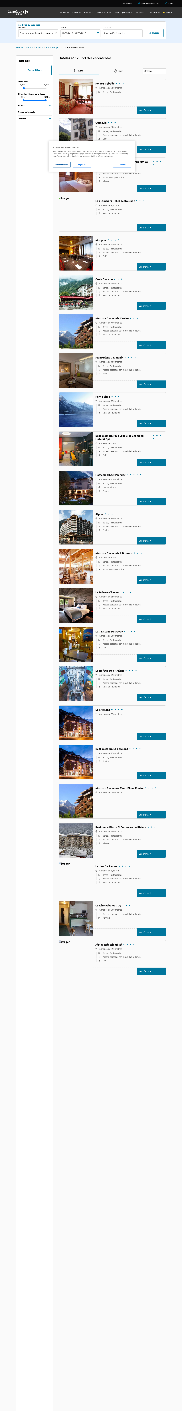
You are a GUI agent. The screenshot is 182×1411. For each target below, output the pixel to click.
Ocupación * (108, 27)
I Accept (122, 165)
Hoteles (19, 47)
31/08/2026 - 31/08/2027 (74, 33)
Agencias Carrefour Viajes (149, 4)
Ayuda (170, 4)
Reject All (82, 165)
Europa (29, 47)
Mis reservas (127, 4)
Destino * (22, 27)
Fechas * (63, 27)
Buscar (155, 33)
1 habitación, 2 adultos (114, 33)
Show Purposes (61, 165)
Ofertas (169, 12)
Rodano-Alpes (52, 47)
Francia (39, 47)
